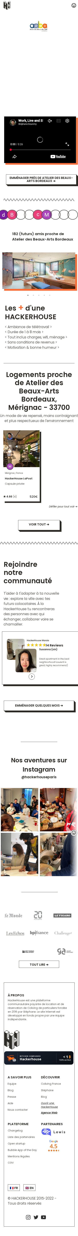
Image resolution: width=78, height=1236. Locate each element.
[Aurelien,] (55, 215)
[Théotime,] (29, 215)
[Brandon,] (12, 215)
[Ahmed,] (72, 215)
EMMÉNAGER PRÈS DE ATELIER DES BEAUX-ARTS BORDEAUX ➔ (41, 179)
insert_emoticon (73, 832)
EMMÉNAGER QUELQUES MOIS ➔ (39, 705)
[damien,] (3, 215)
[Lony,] (64, 215)
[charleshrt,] (38, 215)
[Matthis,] (47, 215)
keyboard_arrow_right (31, 676)
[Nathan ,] (21, 215)
